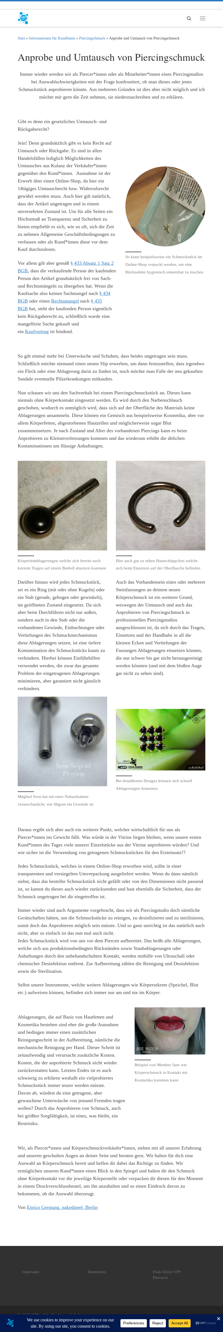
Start (21, 38)
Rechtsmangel (65, 301)
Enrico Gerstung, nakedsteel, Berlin (62, 1207)
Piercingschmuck (92, 38)
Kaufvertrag (37, 331)
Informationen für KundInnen (52, 38)
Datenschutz (97, 1272)
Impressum (30, 1272)
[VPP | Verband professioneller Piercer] (23, 17)
